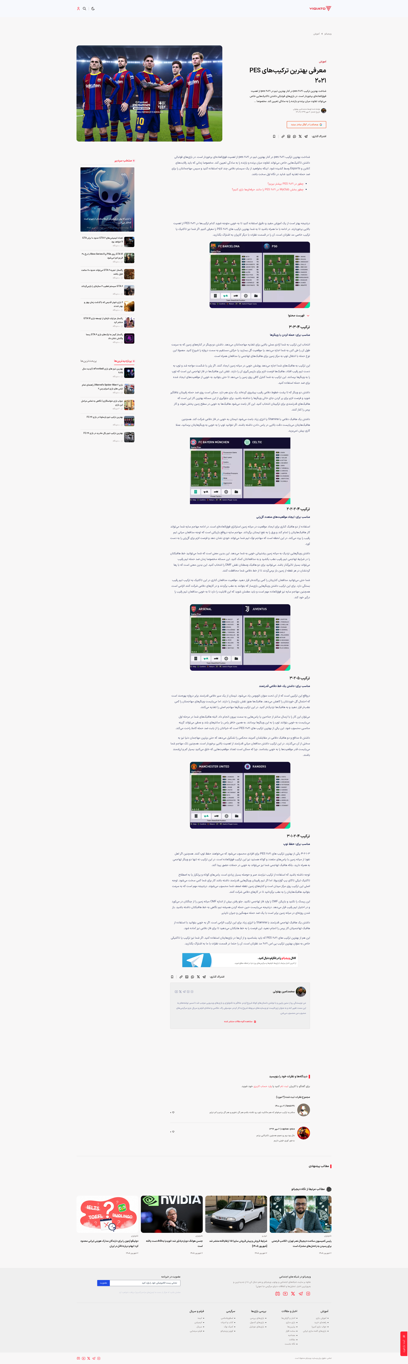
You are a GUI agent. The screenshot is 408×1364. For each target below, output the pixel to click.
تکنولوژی (328, 1236)
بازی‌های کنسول (257, 1322)
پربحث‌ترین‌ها (88, 361)
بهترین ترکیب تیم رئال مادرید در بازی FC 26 (103, 433)
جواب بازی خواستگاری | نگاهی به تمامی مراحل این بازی (102, 403)
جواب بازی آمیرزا (319, 1326)
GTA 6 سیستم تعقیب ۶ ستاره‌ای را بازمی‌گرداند (102, 286)
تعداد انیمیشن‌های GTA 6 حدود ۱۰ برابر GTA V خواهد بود (102, 240)
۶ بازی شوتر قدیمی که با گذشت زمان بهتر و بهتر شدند (103, 304)
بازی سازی (290, 1322)
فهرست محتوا (296, 316)
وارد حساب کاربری (263, 1086)
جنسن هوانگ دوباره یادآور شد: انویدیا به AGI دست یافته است (174, 1243)
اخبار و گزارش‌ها (288, 1318)
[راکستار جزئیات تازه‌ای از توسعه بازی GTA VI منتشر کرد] (129, 322)
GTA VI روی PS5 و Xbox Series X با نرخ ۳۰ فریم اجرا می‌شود (102, 256)
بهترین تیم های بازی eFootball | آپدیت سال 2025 (102, 370)
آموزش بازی (321, 1318)
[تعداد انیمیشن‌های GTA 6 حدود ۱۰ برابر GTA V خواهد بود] (129, 242)
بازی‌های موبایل (256, 1326)
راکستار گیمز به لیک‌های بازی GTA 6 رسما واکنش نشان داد (104, 336)
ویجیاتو (328, 34)
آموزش (316, 34)
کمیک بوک (228, 1326)
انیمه (200, 1318)
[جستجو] (84, 9)
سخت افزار (290, 1331)
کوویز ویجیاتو (227, 1331)
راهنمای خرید (320, 1322)
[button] (93, 9)
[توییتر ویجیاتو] (292, 1293)
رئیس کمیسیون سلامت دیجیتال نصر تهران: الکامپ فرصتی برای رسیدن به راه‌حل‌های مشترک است (302, 1243)
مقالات (292, 1339)
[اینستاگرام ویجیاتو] (308, 1293)
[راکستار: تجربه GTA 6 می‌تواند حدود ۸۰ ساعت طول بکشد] (129, 274)
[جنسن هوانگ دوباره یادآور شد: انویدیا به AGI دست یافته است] (172, 1214)
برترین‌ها (291, 1326)
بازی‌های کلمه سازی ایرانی (314, 1331)
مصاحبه (291, 1335)
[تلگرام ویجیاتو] (300, 1293)
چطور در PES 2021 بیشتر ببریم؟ (286, 184)
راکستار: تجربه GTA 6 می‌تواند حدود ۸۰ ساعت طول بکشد (102, 272)
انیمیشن (198, 1322)
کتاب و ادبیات (227, 1322)
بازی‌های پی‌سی (257, 1318)
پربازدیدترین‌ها (123, 361)
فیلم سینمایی (196, 1331)
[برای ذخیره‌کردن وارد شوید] (274, 136)
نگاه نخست (290, 1344)
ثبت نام (284, 1086)
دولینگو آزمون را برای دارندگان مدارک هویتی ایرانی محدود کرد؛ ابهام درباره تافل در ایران (109, 1243)
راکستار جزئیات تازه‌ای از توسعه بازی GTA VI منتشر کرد (103, 320)
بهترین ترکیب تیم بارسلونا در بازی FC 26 (105, 417)
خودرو (264, 1236)
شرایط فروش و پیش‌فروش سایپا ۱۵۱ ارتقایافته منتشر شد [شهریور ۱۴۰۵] (238, 1243)
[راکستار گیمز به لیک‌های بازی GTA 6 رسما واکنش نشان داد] (129, 338)
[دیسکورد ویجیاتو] (277, 1293)
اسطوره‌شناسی (227, 1318)
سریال (199, 1326)
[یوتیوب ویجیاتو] (285, 1293)
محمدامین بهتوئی (300, 109)
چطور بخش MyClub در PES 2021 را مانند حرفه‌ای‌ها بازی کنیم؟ (268, 189)
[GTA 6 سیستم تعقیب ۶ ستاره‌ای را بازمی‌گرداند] (129, 290)
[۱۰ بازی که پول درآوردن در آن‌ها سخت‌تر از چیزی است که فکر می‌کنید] (107, 199)
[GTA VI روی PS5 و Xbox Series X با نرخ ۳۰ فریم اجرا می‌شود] (129, 258)
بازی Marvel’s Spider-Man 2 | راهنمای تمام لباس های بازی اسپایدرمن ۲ (102, 386)
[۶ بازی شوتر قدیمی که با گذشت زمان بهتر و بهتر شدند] (129, 306)
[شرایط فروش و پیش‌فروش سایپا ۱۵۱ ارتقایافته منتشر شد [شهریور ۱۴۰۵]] (236, 1214)
